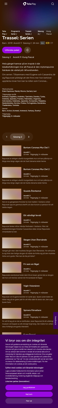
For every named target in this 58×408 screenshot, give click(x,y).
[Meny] (6, 3)
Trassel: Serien (28, 32)
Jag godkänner (29, 387)
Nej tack (29, 394)
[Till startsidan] (29, 3)
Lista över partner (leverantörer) (17, 381)
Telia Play (4, 32)
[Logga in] (27, 50)
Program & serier (15, 32)
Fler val (29, 401)
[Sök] (52, 4)
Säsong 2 (41, 32)
